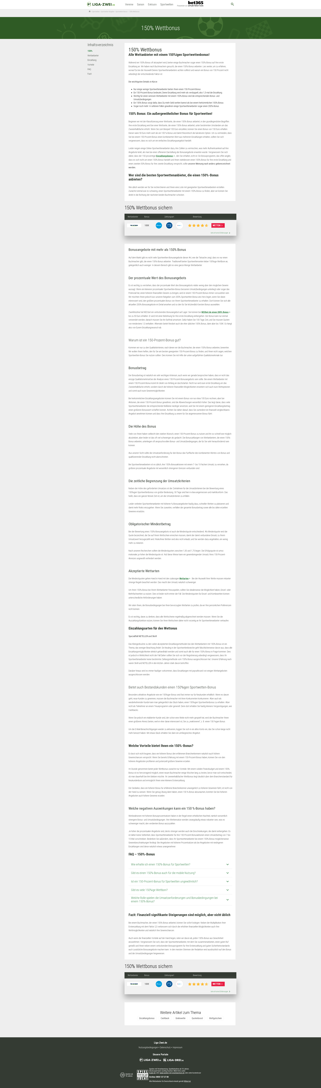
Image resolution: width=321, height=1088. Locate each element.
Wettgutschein (215, 1018)
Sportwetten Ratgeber (107, 12)
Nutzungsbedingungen (148, 1047)
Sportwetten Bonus (121, 12)
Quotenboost (197, 1018)
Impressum (177, 1047)
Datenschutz (165, 1047)
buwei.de (152, 1073)
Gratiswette (180, 1018)
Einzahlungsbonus (164, 156)
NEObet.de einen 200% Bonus (215, 312)
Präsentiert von (182, 6)
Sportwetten (166, 4)
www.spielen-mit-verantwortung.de (172, 1073)
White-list (187, 1081)
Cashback (165, 1018)
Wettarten (184, 578)
